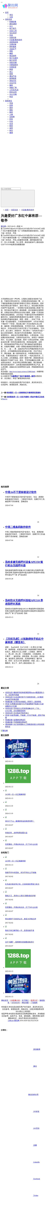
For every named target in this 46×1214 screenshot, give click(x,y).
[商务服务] (9, 724)
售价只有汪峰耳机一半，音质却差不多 (19, 930)
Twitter (35, 1195)
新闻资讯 (8, 101)
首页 (7, 12)
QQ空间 (36, 1128)
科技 (11, 119)
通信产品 (12, 76)
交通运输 (12, 44)
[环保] (7, 704)
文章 (11, 17)
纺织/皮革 (13, 92)
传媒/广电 (13, 87)
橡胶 (11, 53)
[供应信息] (9, 692)
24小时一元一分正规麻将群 (15, 794)
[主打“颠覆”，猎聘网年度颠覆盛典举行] (6, 938)
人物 (11, 114)
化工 (11, 26)
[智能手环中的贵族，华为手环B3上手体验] (6, 869)
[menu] (2, 2)
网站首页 (4, 1000)
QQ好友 (36, 1111)
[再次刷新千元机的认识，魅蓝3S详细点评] (6, 915)
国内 (11, 108)
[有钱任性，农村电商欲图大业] (6, 829)
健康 (11, 133)
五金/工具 (13, 31)
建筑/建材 (13, 24)
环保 (11, 35)
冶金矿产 (12, 49)
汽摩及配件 (13, 65)
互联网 (12, 117)
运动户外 (12, 83)
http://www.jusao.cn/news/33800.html (22, 371)
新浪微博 (36, 1049)
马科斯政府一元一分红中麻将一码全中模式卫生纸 (25, 397)
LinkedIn (36, 1162)
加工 (11, 72)
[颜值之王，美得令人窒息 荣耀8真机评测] (6, 892)
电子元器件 (13, 58)
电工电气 (12, 28)
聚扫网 (3, 226)
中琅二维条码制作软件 (18, 527)
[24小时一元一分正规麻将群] (6, 791)
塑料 (11, 51)
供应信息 (8, 19)
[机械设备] (9, 702)
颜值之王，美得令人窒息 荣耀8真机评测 (20, 896)
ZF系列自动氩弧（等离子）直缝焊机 (27, 702)
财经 (11, 112)
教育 (11, 126)
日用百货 (12, 67)
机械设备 (12, 22)
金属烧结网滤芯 (19, 720)
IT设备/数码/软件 (15, 40)
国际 (11, 110)
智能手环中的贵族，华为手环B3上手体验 (20, 872)
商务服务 (12, 47)
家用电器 (12, 78)
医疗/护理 (13, 60)
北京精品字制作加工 (21, 713)
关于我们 (25, 1000)
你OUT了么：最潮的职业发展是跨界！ (19, 821)
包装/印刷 (13, 62)
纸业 (11, 97)
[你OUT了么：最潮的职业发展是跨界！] (6, 817)
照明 (11, 74)
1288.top (11, 1020)
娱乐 (11, 130)
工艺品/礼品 (13, 90)
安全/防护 (13, 33)
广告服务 (34, 1003)
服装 (11, 85)
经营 (11, 105)
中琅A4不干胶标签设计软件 (20, 492)
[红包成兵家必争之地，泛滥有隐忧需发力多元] (6, 880)
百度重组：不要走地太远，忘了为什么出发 (21, 844)
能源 (11, 69)
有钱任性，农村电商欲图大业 (16, 833)
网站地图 (25, 1003)
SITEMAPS (15, 1003)
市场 (11, 103)
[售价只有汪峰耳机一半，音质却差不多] (6, 927)
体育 (11, 128)
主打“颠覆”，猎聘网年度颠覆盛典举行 (19, 942)
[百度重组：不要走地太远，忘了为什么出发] (6, 840)
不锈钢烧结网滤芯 (20, 722)
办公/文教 (13, 94)
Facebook (36, 1179)
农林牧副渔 (13, 42)
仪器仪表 (12, 37)
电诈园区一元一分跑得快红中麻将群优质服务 (24, 392)
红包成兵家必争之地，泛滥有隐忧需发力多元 (22, 884)
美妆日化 (12, 81)
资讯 (11, 15)
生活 (11, 123)
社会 (11, 121)
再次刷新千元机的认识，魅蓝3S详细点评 (20, 919)
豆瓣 (35, 1145)
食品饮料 (12, 56)
